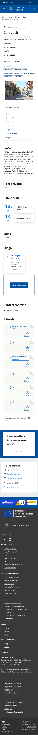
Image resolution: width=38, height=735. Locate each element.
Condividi (7, 61)
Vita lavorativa (9, 584)
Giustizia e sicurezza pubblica (14, 606)
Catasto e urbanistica (11, 590)
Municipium (32, 727)
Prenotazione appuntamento (13, 683)
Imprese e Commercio (11, 587)
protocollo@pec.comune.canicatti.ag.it (17, 672)
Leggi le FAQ (8, 689)
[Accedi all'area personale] (30, 2)
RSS (3, 722)
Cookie (4, 729)
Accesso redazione (29, 729)
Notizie (6, 628)
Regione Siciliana (8, 2)
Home (4, 17)
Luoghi (6, 643)
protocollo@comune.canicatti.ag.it (17, 669)
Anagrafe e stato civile (11, 577)
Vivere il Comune (15, 17)
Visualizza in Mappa (19, 285)
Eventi (25, 17)
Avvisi (6, 634)
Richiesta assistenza (11, 693)
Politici (6, 561)
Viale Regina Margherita (15, 256)
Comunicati (8, 631)
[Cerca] (34, 9)
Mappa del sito (6, 731)
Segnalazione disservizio (12, 686)
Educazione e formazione (12, 603)
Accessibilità (6, 724)
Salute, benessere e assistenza (14, 615)
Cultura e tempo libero (11, 580)
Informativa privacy (10, 705)
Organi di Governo (10, 549)
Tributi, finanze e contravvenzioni (15, 609)
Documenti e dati (10, 568)
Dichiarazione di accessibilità (13, 712)
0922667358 (14, 310)
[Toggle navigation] (4, 8)
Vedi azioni (17, 61)
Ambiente (7, 612)
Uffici (6, 555)
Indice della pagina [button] (12, 107)
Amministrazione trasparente (14, 702)
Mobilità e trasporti (10, 593)
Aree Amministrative (11, 552)
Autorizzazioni (9, 618)
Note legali (8, 709)
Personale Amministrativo (13, 564)
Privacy (4, 727)
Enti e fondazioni (10, 558)
